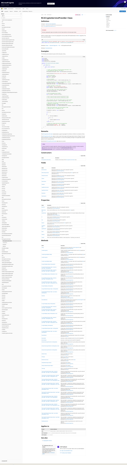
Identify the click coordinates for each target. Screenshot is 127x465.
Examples (108, 17)
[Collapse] (21, 14)
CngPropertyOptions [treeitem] (5, 74)
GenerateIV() (44, 338)
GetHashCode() (44, 353)
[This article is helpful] (114, 30)
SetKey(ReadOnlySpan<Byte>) (46, 362)
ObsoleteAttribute (48, 48)
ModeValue (43, 193)
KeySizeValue (44, 181)
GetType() (43, 356)
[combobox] (11, 16)
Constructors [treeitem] (5, 242)
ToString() (43, 368)
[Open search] (122, 9)
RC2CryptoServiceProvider (48, 134)
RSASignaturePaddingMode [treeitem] (6, 280)
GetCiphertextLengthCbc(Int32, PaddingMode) (49, 341)
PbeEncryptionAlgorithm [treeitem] (6, 226)
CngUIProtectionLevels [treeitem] (5, 79)
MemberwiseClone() (45, 359)
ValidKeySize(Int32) (45, 421)
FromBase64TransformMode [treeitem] (6, 153)
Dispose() (43, 295)
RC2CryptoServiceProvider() (46, 159)
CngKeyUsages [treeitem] (4, 68)
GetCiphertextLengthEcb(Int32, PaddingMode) (49, 349)
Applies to (108, 25)
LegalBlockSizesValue (45, 187)
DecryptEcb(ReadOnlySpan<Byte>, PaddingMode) (50, 288)
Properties (108, 23)
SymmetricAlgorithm (53, 45)
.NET (45, 14)
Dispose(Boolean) (44, 299)
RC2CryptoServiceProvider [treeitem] (7, 240)
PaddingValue (44, 196)
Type (64, 356)
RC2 (79, 35)
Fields (107, 21)
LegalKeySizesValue (45, 190)
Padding (43, 234)
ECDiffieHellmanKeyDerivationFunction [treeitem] (8, 135)
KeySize (43, 222)
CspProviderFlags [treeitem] (5, 101)
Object (47, 45)
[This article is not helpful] (115, 30)
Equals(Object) (44, 335)
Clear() (43, 247)
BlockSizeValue (44, 169)
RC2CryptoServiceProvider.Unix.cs (49, 26)
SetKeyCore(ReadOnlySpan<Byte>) (47, 365)
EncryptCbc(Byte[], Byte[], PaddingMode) (48, 303)
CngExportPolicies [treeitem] (5, 56)
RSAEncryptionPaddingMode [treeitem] (7, 262)
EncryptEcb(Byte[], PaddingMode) (47, 325)
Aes (42, 147)
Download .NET (122, 11)
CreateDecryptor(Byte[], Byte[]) (47, 254)
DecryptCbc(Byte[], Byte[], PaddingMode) (48, 264)
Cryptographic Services (47, 440)
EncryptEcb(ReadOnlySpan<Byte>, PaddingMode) (50, 328)
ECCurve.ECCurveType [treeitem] (5, 126)
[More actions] (85, 15)
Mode (43, 231)
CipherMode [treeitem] (4, 50)
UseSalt (43, 237)
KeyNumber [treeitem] (4, 184)
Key (42, 219)
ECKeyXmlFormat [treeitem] (5, 146)
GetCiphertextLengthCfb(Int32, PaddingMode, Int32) (50, 345)
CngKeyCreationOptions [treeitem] (6, 61)
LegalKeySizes (44, 228)
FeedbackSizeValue (45, 175)
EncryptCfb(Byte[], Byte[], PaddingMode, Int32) (49, 313)
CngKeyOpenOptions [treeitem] (5, 67)
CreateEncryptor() (44, 257)
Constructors (108, 20)
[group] (63, 42)
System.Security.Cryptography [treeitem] (7, 19)
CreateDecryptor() (44, 250)
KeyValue (43, 184)
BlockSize (43, 207)
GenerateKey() (44, 340)
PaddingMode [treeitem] (4, 222)
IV (67, 251)
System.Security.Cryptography (51, 23)
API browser (49, 14)
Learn (42, 14)
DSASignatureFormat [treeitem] (5, 119)
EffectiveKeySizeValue (45, 172)
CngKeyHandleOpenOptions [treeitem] (6, 65)
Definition (108, 16)
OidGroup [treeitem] (3, 220)
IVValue (43, 178)
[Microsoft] (1, 8)
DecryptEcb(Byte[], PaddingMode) (47, 285)
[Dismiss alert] (125, 2)
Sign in (124, 8)
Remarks (107, 19)
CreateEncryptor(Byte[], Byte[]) (47, 261)
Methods (107, 24)
